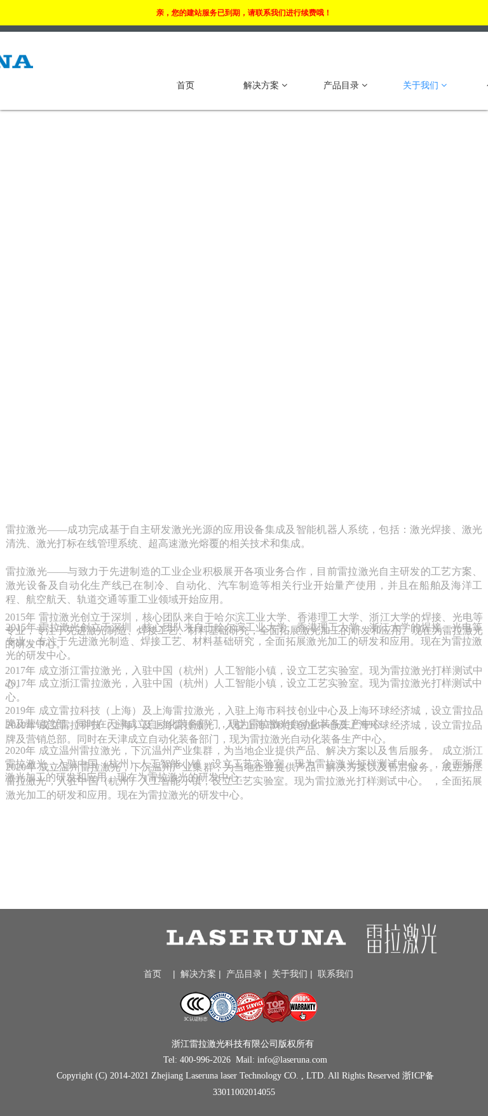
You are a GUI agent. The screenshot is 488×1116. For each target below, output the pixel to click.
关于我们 (422, 85)
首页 (185, 85)
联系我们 (335, 974)
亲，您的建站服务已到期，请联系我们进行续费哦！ (244, 12)
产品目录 (342, 85)
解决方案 (262, 85)
